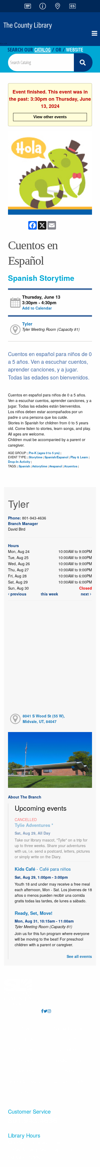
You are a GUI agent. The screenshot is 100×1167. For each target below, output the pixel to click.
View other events (50, 117)
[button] (94, 33)
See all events (79, 956)
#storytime (39, 466)
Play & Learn (79, 457)
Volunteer (68, 1049)
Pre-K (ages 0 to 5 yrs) (44, 453)
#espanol (55, 466)
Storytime (35, 457)
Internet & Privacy (24, 1081)
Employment (68, 1039)
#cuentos (70, 466)
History (24, 1092)
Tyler (27, 324)
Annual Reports (68, 1028)
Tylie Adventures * (34, 825)
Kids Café (43, 869)
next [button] (85, 594)
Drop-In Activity (19, 461)
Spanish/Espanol (56, 457)
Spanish (24, 466)
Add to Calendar (37, 308)
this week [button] (49, 594)
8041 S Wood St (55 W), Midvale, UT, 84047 (44, 718)
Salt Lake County (68, 1081)
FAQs (24, 1028)
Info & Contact (24, 1049)
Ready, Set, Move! (34, 913)
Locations (24, 1039)
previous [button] (17, 594)
